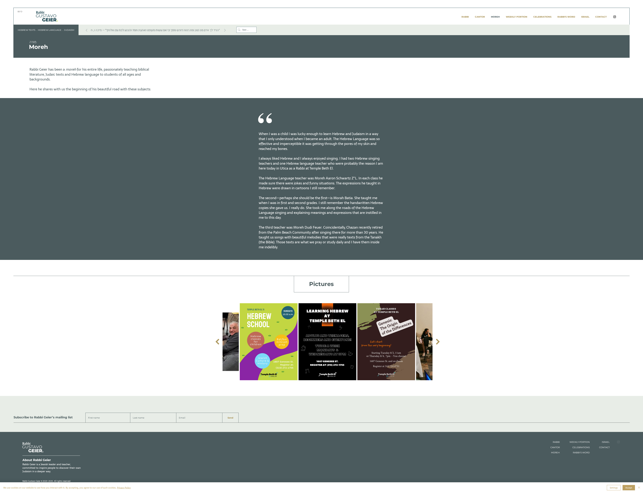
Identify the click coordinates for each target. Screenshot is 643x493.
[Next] (225, 30)
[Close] (639, 487)
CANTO (554, 447)
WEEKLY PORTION (579, 442)
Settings (614, 487)
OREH (556, 452)
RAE (606, 442)
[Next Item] (438, 342)
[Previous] (86, 30)
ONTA (604, 447)
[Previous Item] (217, 342)
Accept (628, 487)
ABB (556, 442)
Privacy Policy (124, 487)
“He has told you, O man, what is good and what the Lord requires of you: (155, 30)
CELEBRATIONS (581, 447)
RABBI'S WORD (581, 452)
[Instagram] (614, 17)
